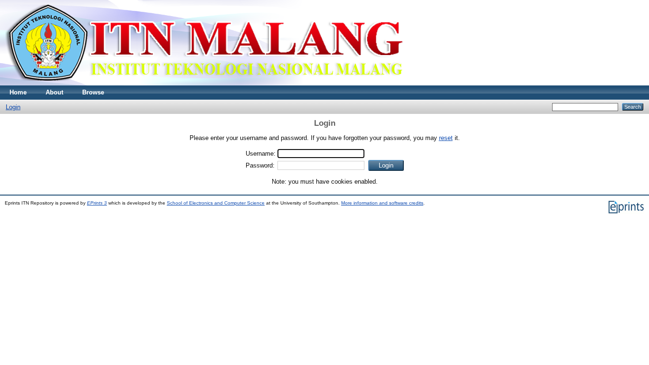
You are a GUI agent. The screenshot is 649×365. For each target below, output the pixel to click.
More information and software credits (382, 203)
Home (18, 92)
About (54, 92)
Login (13, 107)
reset (446, 137)
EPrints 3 (97, 203)
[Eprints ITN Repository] (203, 83)
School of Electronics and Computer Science (216, 203)
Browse (93, 92)
